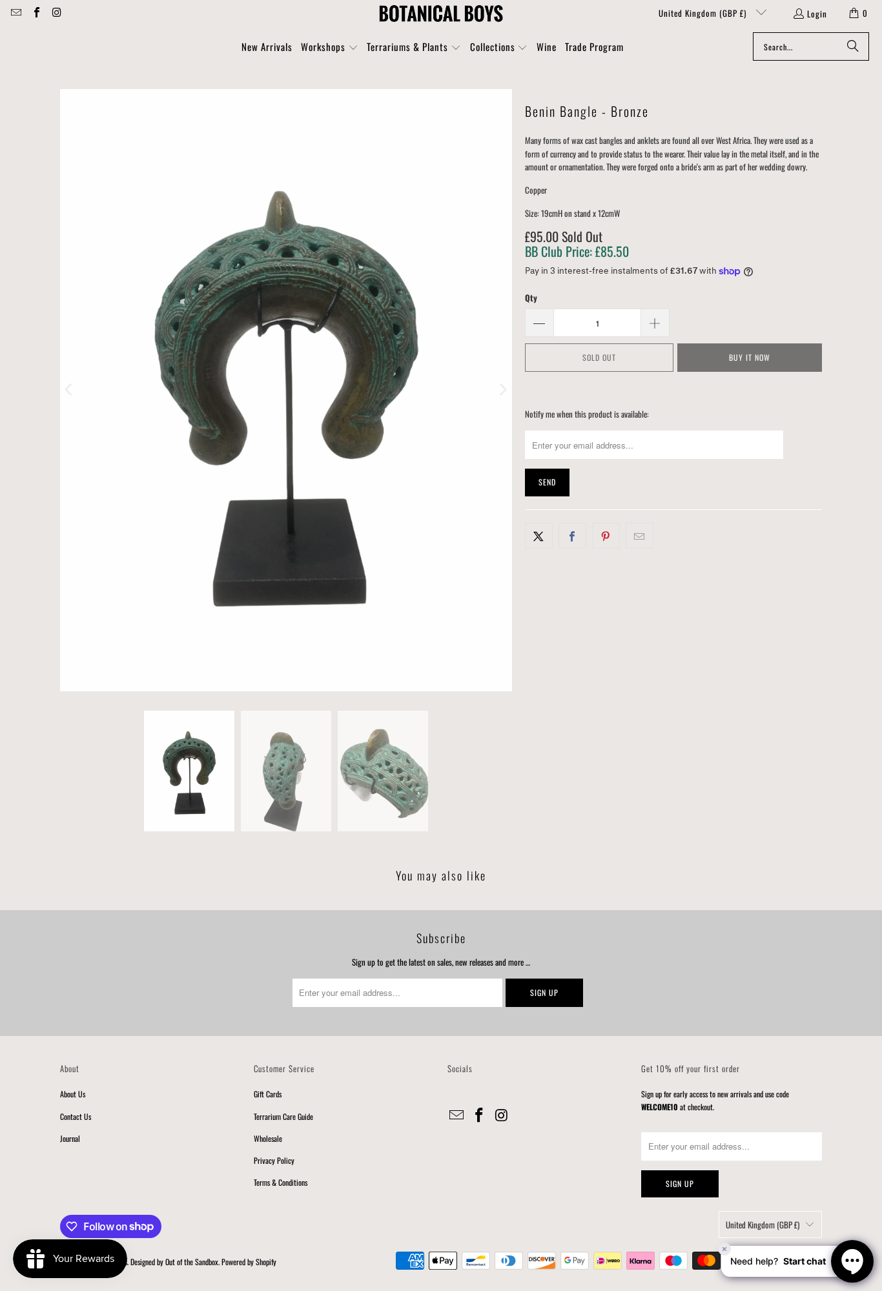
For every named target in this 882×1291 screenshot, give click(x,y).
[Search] (853, 46)
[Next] (502, 390)
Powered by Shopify (248, 1261)
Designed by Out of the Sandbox (174, 1261)
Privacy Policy (274, 1160)
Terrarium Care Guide (283, 1116)
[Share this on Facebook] (572, 536)
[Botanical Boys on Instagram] (56, 12)
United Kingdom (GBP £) (704, 12)
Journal (70, 1138)
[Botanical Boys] (441, 13)
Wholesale (268, 1138)
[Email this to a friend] (639, 536)
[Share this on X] (539, 536)
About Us (72, 1093)
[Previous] (69, 390)
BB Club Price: (577, 251)
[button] (329, 47)
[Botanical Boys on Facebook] (35, 12)
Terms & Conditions (280, 1182)
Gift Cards (268, 1093)
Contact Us (75, 1116)
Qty (531, 297)
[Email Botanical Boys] (15, 12)
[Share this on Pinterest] (606, 536)
